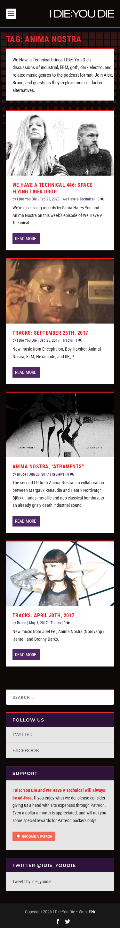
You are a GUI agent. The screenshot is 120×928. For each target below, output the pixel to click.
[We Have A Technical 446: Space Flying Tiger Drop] (60, 143)
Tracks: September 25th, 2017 (50, 333)
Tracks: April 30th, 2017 (43, 615)
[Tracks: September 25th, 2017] (60, 291)
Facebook (25, 750)
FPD (92, 912)
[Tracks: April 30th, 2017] (60, 573)
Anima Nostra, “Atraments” (48, 467)
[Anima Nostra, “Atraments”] (60, 425)
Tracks (67, 340)
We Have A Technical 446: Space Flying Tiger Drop (52, 188)
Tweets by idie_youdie (32, 881)
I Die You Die (27, 199)
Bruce (21, 474)
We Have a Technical (78, 199)
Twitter (22, 734)
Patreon (98, 805)
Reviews (58, 474)
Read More (25, 238)
